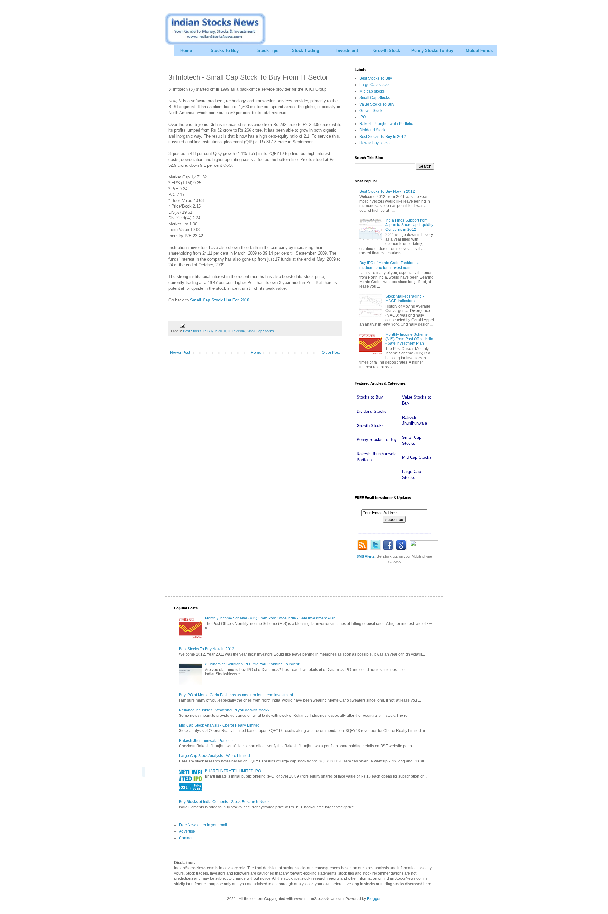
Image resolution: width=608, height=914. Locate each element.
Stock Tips (267, 50)
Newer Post (180, 352)
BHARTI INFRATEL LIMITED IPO (233, 771)
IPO (362, 117)
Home (186, 50)
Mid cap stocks (372, 91)
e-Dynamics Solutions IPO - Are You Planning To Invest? (253, 664)
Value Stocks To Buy (376, 104)
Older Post (331, 352)
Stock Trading (305, 50)
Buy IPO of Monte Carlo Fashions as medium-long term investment (390, 265)
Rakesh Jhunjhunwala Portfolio (386, 123)
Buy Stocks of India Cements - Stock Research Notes (224, 802)
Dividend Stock (372, 130)
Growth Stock (386, 50)
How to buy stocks (374, 143)
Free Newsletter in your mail (203, 825)
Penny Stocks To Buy (432, 50)
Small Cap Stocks (260, 331)
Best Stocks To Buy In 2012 (382, 136)
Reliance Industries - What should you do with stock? (224, 710)
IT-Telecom (236, 331)
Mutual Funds (479, 50)
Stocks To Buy (225, 50)
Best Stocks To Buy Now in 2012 (387, 191)
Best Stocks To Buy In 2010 (204, 331)
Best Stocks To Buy (375, 78)
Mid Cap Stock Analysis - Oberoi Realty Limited (219, 725)
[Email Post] (182, 325)
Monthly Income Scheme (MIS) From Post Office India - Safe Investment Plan (409, 339)
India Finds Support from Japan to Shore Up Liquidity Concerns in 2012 (409, 225)
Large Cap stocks (374, 84)
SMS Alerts (366, 556)
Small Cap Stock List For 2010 (219, 300)
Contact (185, 838)
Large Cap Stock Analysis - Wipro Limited (214, 756)
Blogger (373, 899)
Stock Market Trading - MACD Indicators (404, 298)
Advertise (187, 831)
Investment (347, 50)
